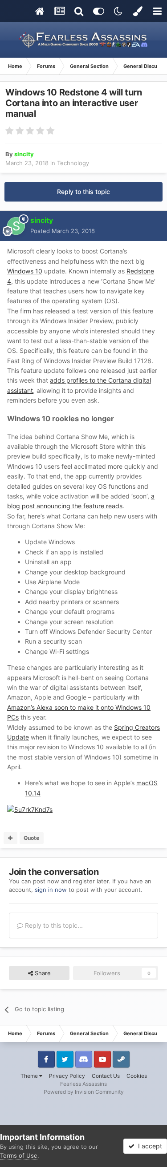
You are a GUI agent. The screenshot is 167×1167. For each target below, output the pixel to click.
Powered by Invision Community (84, 1091)
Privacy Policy (67, 1075)
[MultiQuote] (10, 838)
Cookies (136, 1075)
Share (42, 973)
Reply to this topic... (53, 925)
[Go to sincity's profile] (16, 226)
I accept (148, 1146)
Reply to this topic (83, 191)
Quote (31, 838)
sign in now (51, 889)
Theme (29, 1075)
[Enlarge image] (30, 809)
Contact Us (106, 1075)
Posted (62, 230)
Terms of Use (18, 1155)
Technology (73, 162)
